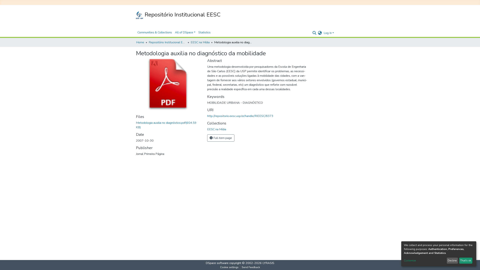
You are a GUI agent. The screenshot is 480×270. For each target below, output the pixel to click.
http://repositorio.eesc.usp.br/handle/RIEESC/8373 (240, 116)
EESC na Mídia (200, 42)
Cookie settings (229, 267)
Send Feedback (251, 267)
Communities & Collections (154, 32)
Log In (328, 33)
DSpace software (217, 263)
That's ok (465, 260)
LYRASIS (268, 263)
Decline (452, 260)
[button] (320, 33)
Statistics (204, 32)
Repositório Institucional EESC (181, 15)
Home (140, 42)
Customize (410, 260)
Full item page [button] (222, 138)
